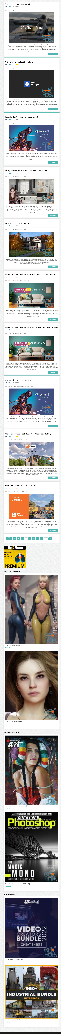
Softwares (17, 67)
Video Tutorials (18, 176)
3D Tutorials (23, 176)
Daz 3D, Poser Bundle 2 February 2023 (13, 721)
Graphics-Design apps (23, 67)
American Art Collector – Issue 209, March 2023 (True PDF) (18, 806)
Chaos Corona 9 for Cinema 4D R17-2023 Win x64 (21, 486)
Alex (10, 6)
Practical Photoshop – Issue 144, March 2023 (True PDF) (17, 884)
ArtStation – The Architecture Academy (18, 223)
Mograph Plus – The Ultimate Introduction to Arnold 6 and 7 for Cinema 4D (30, 275)
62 (50, 538)
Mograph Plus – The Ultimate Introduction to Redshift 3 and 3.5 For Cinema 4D (31, 327)
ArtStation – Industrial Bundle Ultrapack (14, 1020)
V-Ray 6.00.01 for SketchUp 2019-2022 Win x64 (20, 62)
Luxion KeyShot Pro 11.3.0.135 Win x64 (17, 380)
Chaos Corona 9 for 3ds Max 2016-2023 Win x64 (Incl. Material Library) (28, 434)
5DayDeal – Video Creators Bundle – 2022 (14, 959)
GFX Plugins (21, 10)
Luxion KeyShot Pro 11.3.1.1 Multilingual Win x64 (21, 117)
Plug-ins (16, 10)
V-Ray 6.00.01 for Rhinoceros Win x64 (17, 4)
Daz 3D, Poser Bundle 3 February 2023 (13, 645)
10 (41, 538)
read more (8, 647)
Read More (53, 54)
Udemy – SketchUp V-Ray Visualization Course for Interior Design (26, 171)
